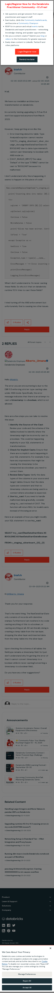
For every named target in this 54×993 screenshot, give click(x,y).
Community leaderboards (36, 20)
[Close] (50, 948)
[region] (27, 968)
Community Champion (28, 23)
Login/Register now (27, 51)
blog (42, 36)
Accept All (27, 987)
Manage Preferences (27, 974)
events (35, 26)
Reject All (27, 981)
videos (8, 39)
